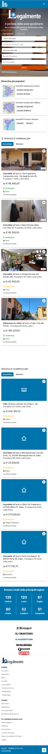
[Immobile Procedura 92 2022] (24, 490)
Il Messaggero (6, 722)
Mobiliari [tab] (19, 144)
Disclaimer (5, 674)
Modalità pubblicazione (10, 714)
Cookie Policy (6, 695)
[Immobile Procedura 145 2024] (24, 439)
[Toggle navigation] (44, 4)
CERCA (24, 68)
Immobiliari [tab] (7, 144)
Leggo (3, 740)
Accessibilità (6, 684)
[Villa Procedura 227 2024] (24, 390)
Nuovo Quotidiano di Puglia (11, 736)
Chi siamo (5, 671)
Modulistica (5, 707)
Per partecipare (7, 710)
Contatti (4, 681)
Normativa (5, 703)
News (3, 678)
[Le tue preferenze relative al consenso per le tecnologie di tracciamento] (44, 750)
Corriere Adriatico (8, 733)
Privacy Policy (6, 691)
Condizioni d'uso (7, 688)
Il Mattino (4, 726)
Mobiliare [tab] (21, 34)
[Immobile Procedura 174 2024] (24, 542)
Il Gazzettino (6, 729)
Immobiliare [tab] (8, 34)
